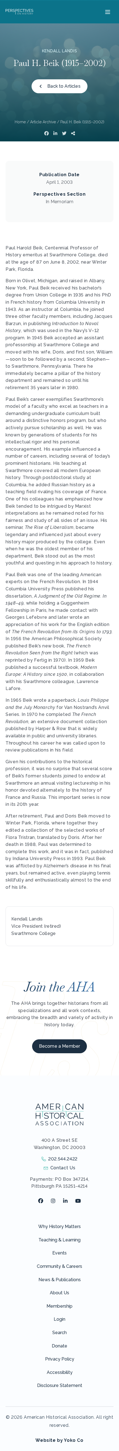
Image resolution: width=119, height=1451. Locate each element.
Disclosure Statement (59, 1385)
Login (59, 1319)
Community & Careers (59, 1266)
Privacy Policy (59, 1359)
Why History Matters (59, 1226)
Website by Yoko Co (59, 1440)
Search (59, 1332)
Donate (59, 1346)
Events (59, 1253)
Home (20, 122)
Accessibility (60, 1372)
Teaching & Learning (59, 1240)
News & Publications (59, 1279)
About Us (59, 1292)
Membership (59, 1306)
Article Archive (43, 122)
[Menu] (106, 12)
